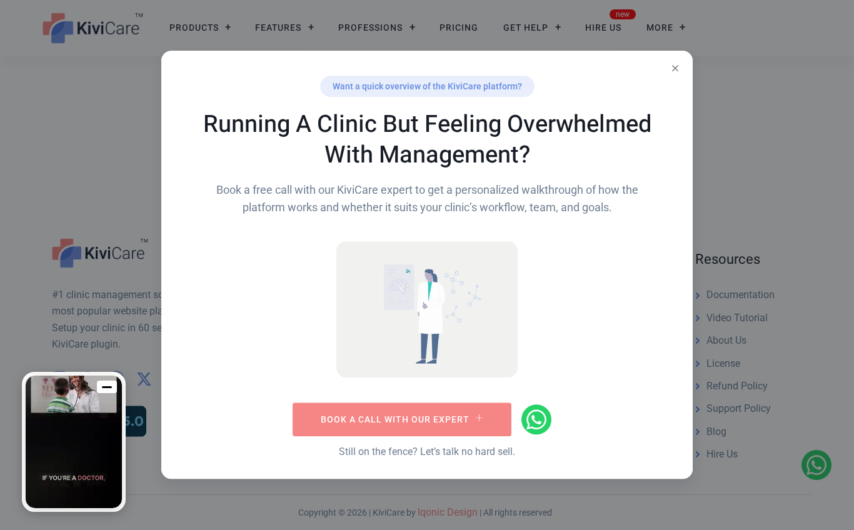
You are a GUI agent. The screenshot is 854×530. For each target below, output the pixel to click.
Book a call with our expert (395, 419)
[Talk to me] (74, 442)
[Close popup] (675, 68)
